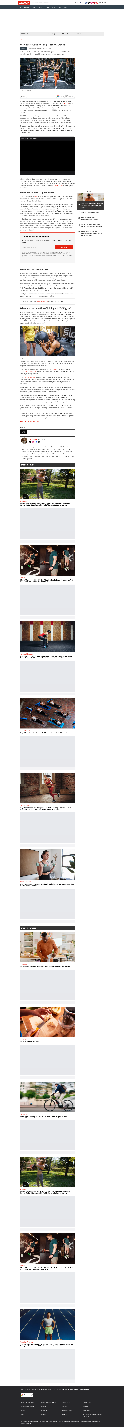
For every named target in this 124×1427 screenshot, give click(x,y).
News (66, 7)
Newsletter (71, 96)
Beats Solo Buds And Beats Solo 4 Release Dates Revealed (91, 225)
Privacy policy (66, 1402)
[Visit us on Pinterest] (94, 3)
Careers (43, 1406)
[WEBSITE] (39, 442)
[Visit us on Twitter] (89, 3)
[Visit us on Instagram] (91, 3)
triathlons (54, 369)
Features (23, 48)
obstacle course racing (28, 371)
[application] (47, 156)
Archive (43, 1414)
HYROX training (30, 377)
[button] (102, 3)
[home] (20, 7)
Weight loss (86, 1410)
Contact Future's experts (48, 1402)
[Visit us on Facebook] (86, 3)
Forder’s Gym (58, 186)
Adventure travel (67, 1410)
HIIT (36, 197)
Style (59, 7)
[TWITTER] (30, 442)
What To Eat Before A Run (90, 212)
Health (34, 7)
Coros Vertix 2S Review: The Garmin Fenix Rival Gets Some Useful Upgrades (91, 233)
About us (64, 1414)
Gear (41, 7)
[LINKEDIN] (36, 442)
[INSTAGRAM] (33, 442)
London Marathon (37, 34)
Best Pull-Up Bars (79, 34)
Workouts (44, 1410)
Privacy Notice (26, 253)
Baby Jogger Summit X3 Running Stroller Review (89, 218)
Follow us (61, 96)
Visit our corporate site (81, 1389)
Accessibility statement (28, 1406)
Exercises (85, 1406)
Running (64, 1406)
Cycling (23, 1410)
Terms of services (43, 252)
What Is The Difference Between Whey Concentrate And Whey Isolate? (92, 205)
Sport (47, 7)
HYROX (66, 104)
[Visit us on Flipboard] (97, 3)
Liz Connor (32, 48)
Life (53, 7)
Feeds (22, 1414)
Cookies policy (87, 1402)
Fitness (26, 7)
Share (24, 96)
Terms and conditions (27, 1402)
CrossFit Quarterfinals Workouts (58, 34)
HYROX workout (42, 302)
